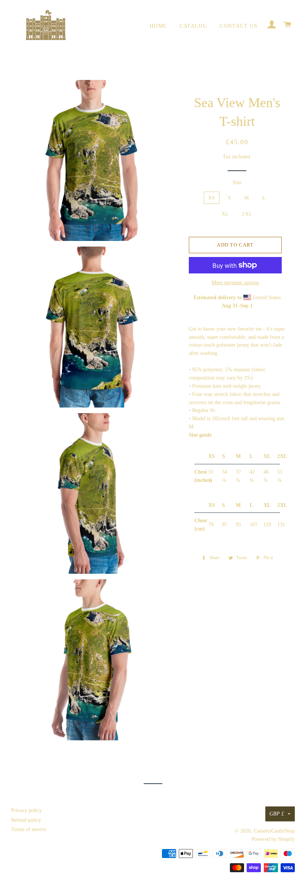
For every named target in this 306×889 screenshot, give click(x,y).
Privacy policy (26, 810)
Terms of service (28, 829)
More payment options (235, 282)
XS (211, 198)
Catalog (193, 26)
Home (158, 26)
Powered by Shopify (273, 839)
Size (236, 182)
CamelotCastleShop (274, 831)
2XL (247, 214)
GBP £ (276, 814)
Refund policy (26, 820)
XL (225, 214)
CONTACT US (238, 26)
